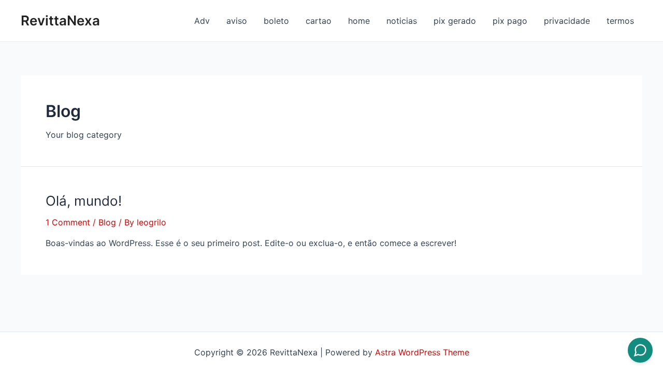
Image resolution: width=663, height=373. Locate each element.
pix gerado (455, 21)
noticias (401, 21)
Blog (107, 222)
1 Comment (68, 222)
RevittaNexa (60, 20)
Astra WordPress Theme (422, 352)
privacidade (567, 21)
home (359, 21)
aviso (236, 21)
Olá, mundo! (84, 201)
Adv (202, 21)
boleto (276, 21)
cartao (319, 21)
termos (620, 21)
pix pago (510, 21)
